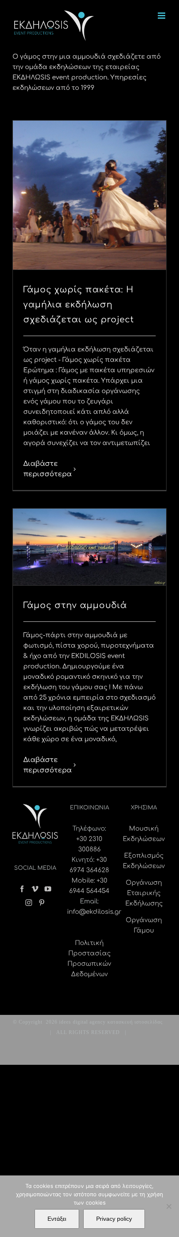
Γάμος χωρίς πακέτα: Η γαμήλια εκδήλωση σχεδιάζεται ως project (78, 304)
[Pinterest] (41, 902)
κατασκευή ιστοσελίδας (135, 1022)
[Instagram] (28, 902)
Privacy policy (114, 1218)
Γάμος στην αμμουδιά (75, 605)
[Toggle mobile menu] (162, 15)
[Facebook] (22, 889)
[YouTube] (48, 889)
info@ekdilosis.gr (94, 911)
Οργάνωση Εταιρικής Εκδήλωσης (144, 893)
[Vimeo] (35, 889)
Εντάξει (56, 1218)
